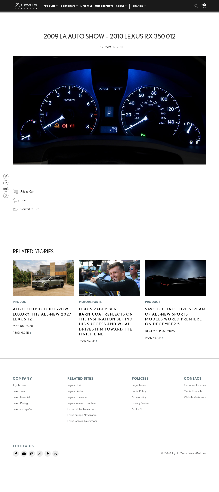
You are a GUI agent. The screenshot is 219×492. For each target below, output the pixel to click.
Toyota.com (19, 385)
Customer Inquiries (195, 385)
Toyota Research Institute (81, 403)
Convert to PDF (30, 208)
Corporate (68, 5)
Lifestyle (86, 5)
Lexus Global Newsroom (81, 409)
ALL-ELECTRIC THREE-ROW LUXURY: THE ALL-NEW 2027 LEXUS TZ (42, 314)
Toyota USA (74, 385)
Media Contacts (193, 391)
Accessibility (139, 397)
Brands (138, 5)
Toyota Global (75, 391)
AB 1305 (137, 409)
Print (23, 200)
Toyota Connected (77, 397)
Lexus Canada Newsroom (82, 420)
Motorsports (104, 5)
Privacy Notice (140, 403)
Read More (21, 332)
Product (49, 5)
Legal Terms (139, 385)
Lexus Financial (21, 397)
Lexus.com (19, 391)
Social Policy (139, 391)
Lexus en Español (22, 409)
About (120, 5)
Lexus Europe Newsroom (81, 414)
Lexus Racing (20, 403)
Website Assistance (195, 397)
